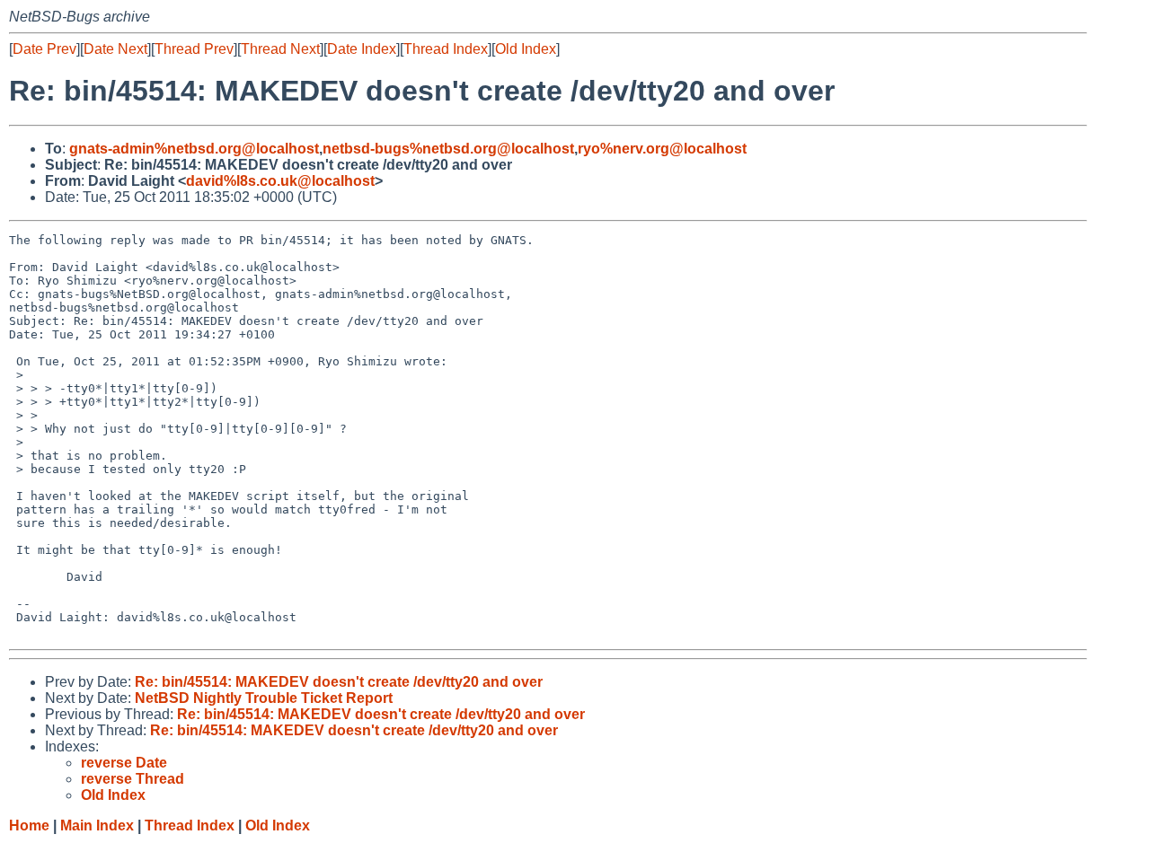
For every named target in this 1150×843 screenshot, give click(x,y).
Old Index (525, 49)
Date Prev (44, 49)
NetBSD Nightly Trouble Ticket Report (264, 698)
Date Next (115, 49)
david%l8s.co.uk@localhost (280, 181)
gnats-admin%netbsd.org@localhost (194, 148)
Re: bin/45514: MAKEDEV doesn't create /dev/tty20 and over (339, 681)
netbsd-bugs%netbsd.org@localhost (448, 148)
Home (29, 825)
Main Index (97, 825)
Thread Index (445, 49)
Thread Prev (194, 49)
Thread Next (280, 49)
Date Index (361, 49)
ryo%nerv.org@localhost (662, 148)
